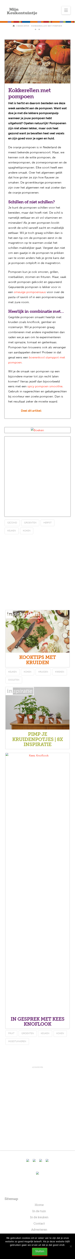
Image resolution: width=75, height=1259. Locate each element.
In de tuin (39, 1211)
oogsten (13, 679)
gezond (12, 522)
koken (27, 530)
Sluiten (39, 1251)
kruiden (43, 671)
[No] (70, 1246)
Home (39, 1205)
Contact (39, 1223)
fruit (11, 1033)
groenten (30, 522)
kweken (59, 671)
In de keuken (39, 1217)
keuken (11, 530)
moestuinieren (17, 1041)
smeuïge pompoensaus (30, 292)
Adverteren (39, 1229)
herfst (47, 522)
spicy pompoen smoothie (44, 386)
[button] (66, 10)
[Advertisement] (37, 476)
